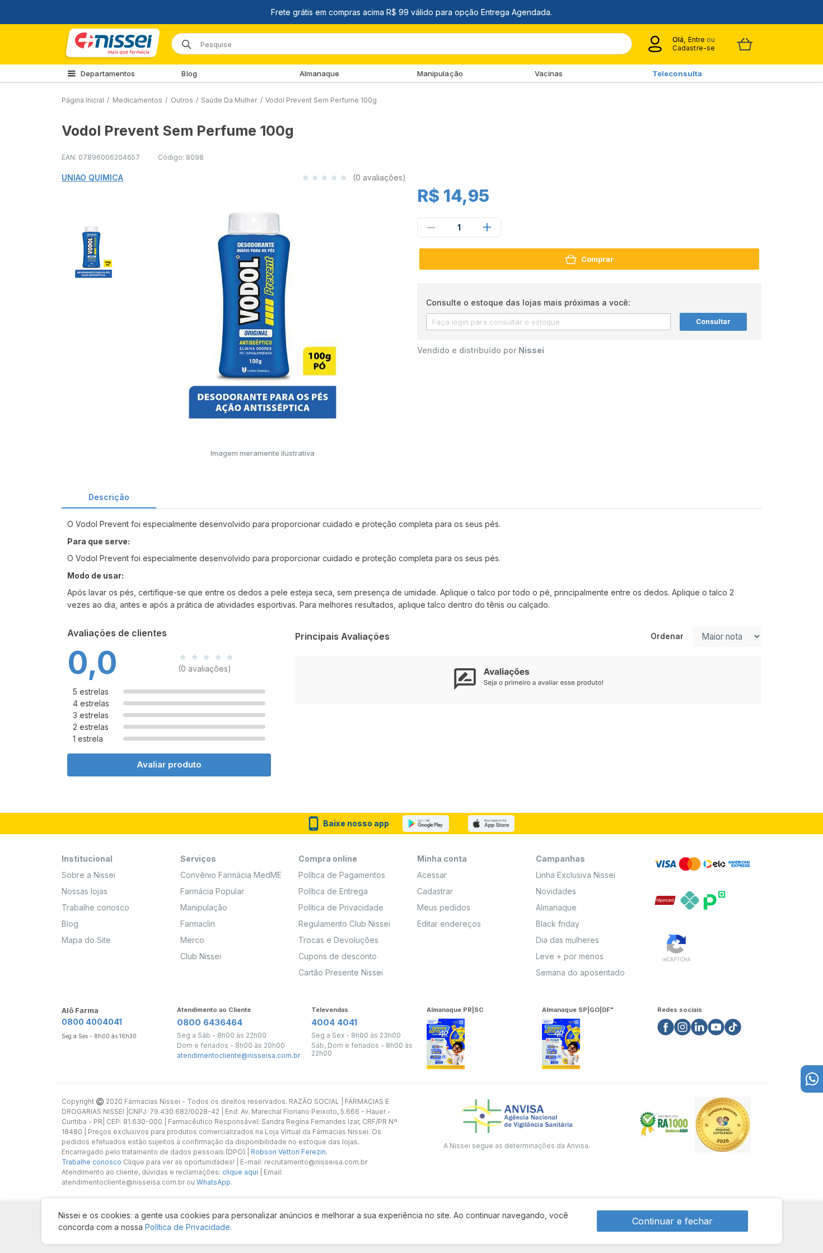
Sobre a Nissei (88, 875)
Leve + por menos (570, 956)
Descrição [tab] (108, 497)
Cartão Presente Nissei (340, 972)
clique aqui (240, 1172)
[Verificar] (676, 946)
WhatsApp (214, 1182)
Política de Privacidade (341, 907)
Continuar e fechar (672, 1221)
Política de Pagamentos (341, 875)
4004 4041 (334, 1022)
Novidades (556, 891)
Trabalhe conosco (95, 907)
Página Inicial (83, 100)
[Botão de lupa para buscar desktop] (183, 40)
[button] (92, 249)
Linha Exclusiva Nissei (575, 875)
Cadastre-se (693, 48)
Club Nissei (200, 956)
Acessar (432, 875)
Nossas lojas (84, 891)
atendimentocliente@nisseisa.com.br (238, 1056)
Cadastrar (435, 891)
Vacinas (549, 73)
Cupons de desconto (337, 956)
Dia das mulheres (567, 940)
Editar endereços (449, 923)
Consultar (713, 321)
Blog (189, 73)
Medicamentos (137, 100)
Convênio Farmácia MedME (231, 875)
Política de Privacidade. (188, 1227)
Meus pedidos (443, 907)
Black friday (557, 923)
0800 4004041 (92, 1022)
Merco (192, 940)
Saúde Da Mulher (229, 100)
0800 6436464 (209, 1022)
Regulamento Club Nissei (344, 923)
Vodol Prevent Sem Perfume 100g (321, 100)
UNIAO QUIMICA (92, 177)
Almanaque (320, 73)
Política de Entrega (333, 891)
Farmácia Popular (212, 891)
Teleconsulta (677, 73)
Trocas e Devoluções (338, 940)
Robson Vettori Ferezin (288, 1152)
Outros (182, 100)
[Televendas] (812, 1079)
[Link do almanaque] (446, 1041)
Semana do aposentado (580, 972)
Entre (696, 39)
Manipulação (440, 73)
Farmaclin (197, 923)
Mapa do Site (86, 940)
